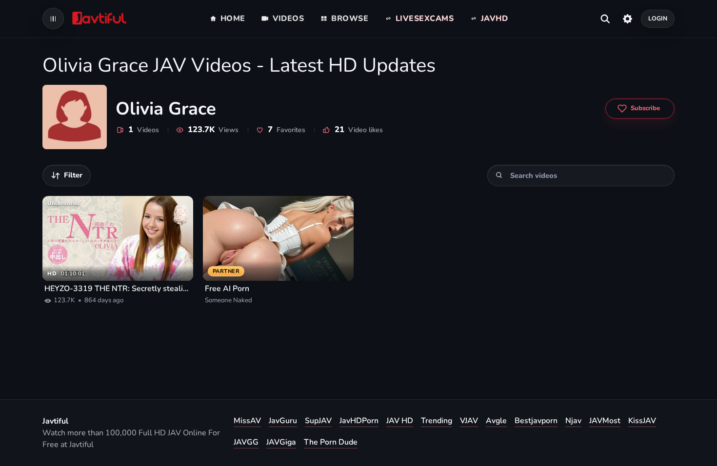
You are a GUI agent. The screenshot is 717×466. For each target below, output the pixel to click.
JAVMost (604, 420)
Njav (573, 420)
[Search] (499, 175)
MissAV (247, 420)
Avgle (496, 420)
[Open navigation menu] (53, 18)
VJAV (469, 420)
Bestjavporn (536, 420)
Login (658, 18)
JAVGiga (281, 442)
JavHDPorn (358, 420)
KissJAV (642, 420)
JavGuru (283, 420)
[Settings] (627, 18)
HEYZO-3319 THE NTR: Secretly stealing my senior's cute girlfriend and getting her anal (117, 288)
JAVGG (246, 442)
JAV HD (399, 420)
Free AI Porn (227, 288)
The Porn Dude (331, 442)
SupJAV (318, 420)
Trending (436, 420)
